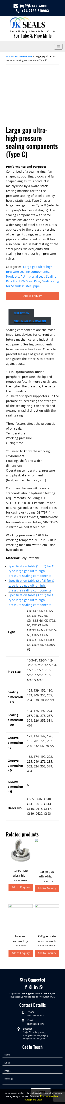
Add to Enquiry (33, 296)
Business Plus (16, 996)
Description (21, 313)
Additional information (30, 320)
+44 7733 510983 (35, 10)
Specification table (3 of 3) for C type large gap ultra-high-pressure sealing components (31, 600)
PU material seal (23, 56)
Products (12, 276)
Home (9, 56)
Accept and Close (33, 1099)
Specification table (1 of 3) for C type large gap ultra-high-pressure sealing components (31, 571)
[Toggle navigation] (58, 47)
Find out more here (49, 1096)
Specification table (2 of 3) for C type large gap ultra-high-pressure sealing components (31, 585)
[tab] (21, 313)
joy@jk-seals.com (34, 5)
